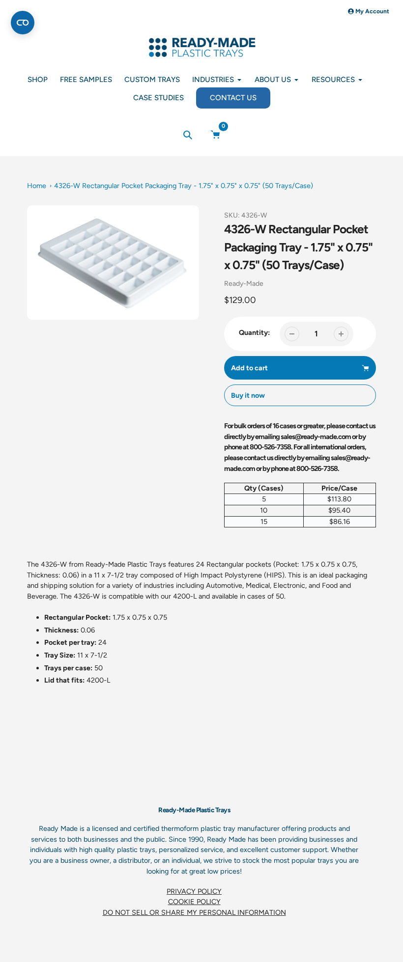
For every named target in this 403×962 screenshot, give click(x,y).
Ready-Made (243, 283)
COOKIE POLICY (194, 901)
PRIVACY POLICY (194, 891)
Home (36, 185)
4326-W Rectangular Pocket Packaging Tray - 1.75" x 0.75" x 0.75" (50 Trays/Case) (183, 185)
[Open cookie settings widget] (22, 22)
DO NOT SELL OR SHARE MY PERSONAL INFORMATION (194, 912)
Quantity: (254, 332)
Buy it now (248, 395)
